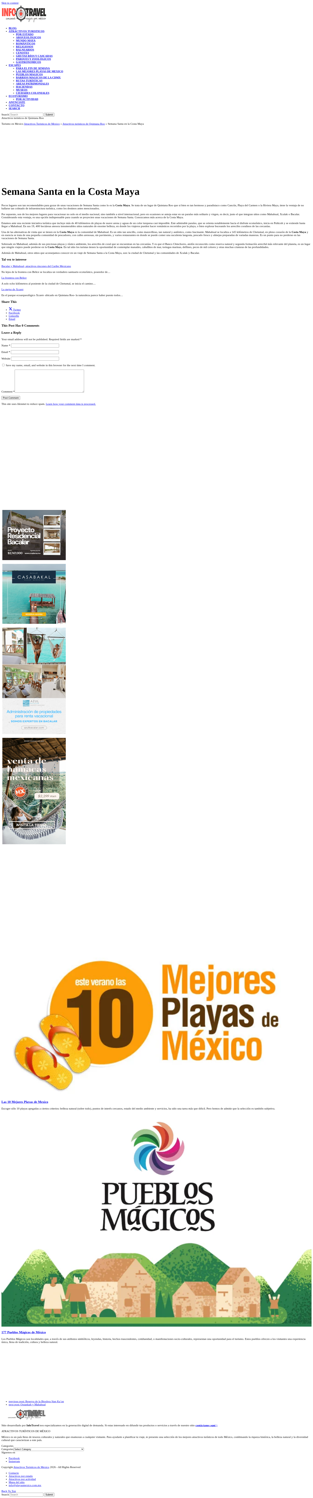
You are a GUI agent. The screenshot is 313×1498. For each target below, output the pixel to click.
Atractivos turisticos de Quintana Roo (83, 123)
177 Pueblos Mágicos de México (23, 1332)
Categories (7, 1449)
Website (5, 358)
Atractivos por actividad (22, 1479)
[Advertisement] (110, 153)
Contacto (14, 1472)
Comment (8, 391)
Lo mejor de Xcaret (12, 289)
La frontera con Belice (14, 277)
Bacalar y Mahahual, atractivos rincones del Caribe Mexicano (36, 266)
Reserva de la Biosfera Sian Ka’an (36, 1401)
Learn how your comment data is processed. (71, 404)
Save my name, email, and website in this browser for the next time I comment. (50, 365)
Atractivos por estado (21, 1476)
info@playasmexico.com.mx (25, 1485)
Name (5, 345)
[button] (14, 108)
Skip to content (9, 2)
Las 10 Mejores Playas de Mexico (24, 1102)
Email (5, 352)
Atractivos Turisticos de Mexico (42, 123)
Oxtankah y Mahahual (27, 1404)
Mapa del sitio (17, 1482)
